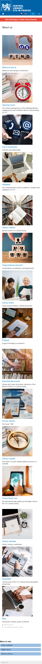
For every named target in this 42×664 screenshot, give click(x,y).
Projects (5, 340)
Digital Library (6, 649)
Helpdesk (6, 184)
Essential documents (11, 381)
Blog (4, 618)
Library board (8, 302)
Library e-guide (8, 458)
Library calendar (9, 541)
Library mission (8, 227)
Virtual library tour (9, 498)
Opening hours (8, 104)
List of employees (9, 146)
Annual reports (8, 420)
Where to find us (9, 67)
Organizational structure (12, 265)
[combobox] (33, 14)
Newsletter (6, 578)
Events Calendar (6, 645)
